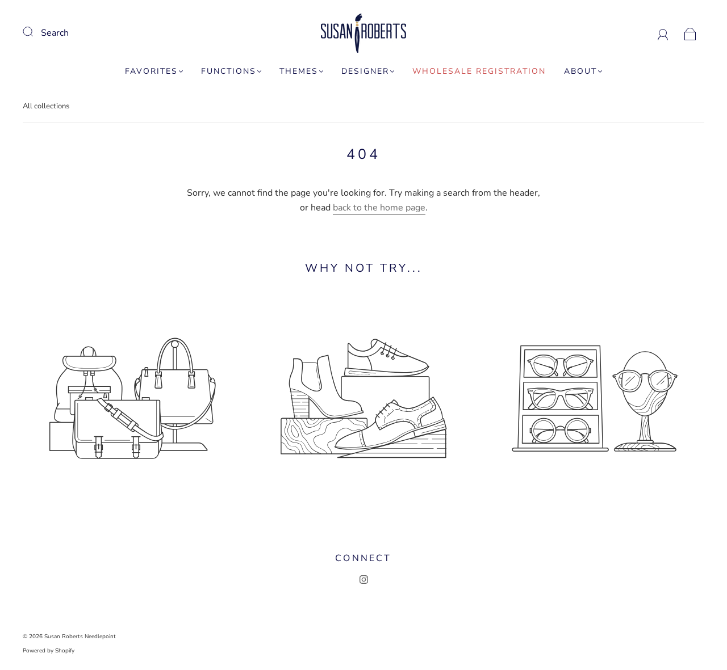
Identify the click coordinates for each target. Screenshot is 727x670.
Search (55, 33)
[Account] (663, 33)
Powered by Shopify (48, 651)
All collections (46, 106)
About (580, 71)
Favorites (151, 71)
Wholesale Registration (479, 71)
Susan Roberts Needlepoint (80, 636)
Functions (228, 71)
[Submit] (35, 31)
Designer (365, 71)
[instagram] (363, 579)
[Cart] (690, 33)
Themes (298, 71)
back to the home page (379, 207)
